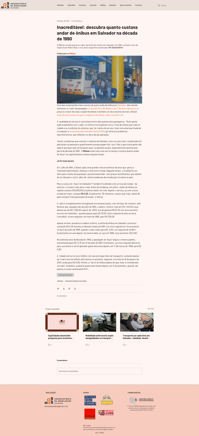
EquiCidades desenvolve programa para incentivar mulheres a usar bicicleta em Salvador (61, 336)
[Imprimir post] (75, 289)
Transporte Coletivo (65, 275)
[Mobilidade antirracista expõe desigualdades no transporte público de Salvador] (99, 322)
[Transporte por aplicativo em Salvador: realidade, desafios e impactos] (137, 322)
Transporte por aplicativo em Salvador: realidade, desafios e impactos (136, 336)
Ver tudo (151, 309)
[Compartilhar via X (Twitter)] (64, 289)
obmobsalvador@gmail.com (56, 406)
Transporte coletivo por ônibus (76, 281)
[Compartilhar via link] (69, 289)
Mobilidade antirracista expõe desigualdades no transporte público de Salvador (99, 336)
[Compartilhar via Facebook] (58, 289)
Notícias (60, 281)
